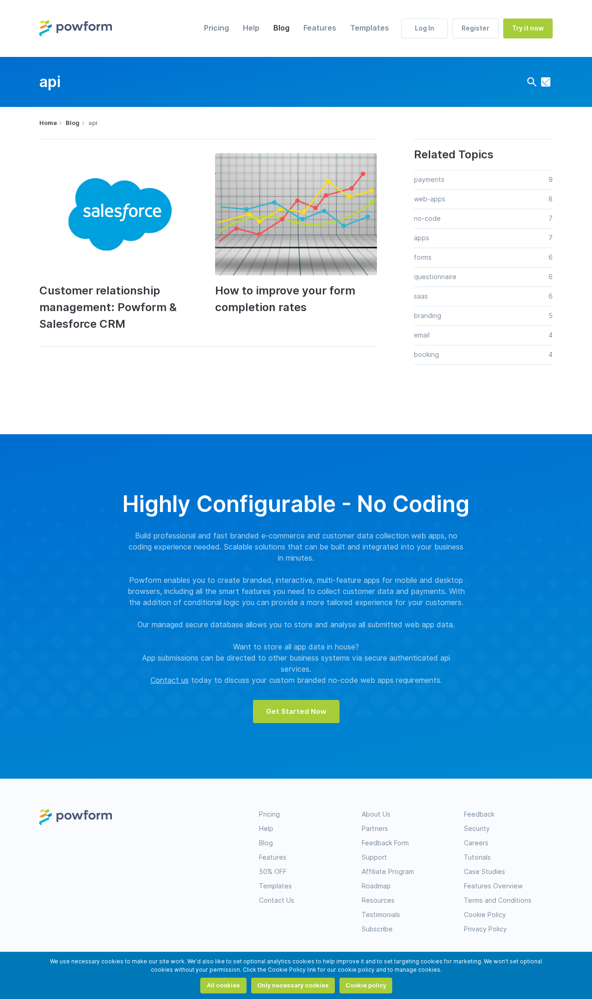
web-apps (429, 199)
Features (319, 28)
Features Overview (493, 886)
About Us (376, 814)
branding (427, 315)
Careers (476, 843)
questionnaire (435, 277)
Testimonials (381, 914)
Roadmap (376, 886)
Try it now (528, 28)
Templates (369, 28)
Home (48, 122)
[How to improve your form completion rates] (296, 214)
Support (374, 857)
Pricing (216, 28)
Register (475, 28)
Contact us (169, 680)
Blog (281, 28)
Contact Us (276, 900)
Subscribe (377, 929)
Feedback (479, 814)
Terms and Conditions (497, 900)
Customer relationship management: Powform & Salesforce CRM (108, 307)
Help (251, 28)
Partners (375, 828)
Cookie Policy (485, 914)
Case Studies (484, 871)
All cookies (223, 985)
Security (477, 828)
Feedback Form (385, 843)
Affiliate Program (388, 871)
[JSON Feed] (545, 81)
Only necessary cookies (293, 985)
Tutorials (477, 857)
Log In (424, 28)
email (422, 335)
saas (421, 296)
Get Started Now (296, 711)
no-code (427, 218)
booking (426, 354)
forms (423, 257)
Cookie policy (365, 985)
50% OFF (273, 871)
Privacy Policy (485, 929)
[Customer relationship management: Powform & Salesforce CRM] (120, 214)
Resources (378, 900)
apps (421, 238)
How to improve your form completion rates (285, 299)
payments (429, 179)
